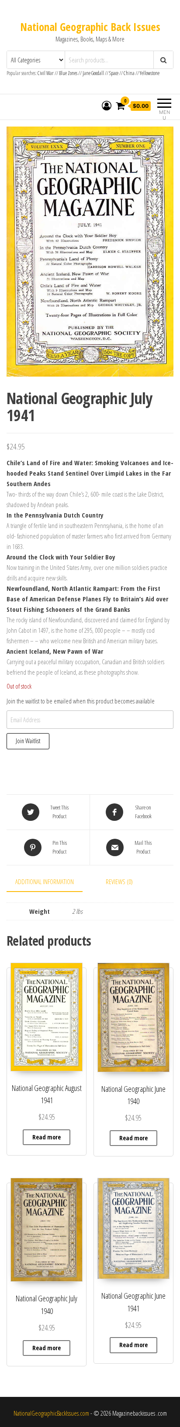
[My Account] (106, 105)
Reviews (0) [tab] (119, 881)
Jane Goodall (93, 73)
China (129, 73)
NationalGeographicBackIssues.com (51, 1413)
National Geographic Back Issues (90, 26)
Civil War (46, 73)
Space (113, 73)
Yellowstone (149, 73)
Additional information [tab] (44, 881)
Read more (46, 1137)
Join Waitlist (28, 741)
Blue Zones (68, 73)
